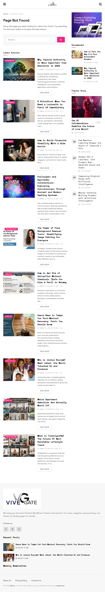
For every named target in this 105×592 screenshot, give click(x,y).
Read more (46, 93)
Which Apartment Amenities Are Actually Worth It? (52, 402)
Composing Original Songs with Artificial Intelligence (89, 180)
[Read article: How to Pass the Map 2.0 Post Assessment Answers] (77, 54)
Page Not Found (16, 14)
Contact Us (36, 580)
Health (8, 178)
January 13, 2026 (52, 286)
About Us (7, 580)
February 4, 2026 (53, 409)
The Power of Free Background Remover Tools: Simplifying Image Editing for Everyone (49, 234)
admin (42, 69)
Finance (9, 141)
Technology (11, 229)
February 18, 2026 (53, 69)
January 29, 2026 (53, 150)
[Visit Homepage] (52, 4)
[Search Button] (100, 4)
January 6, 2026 (52, 448)
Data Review (11, 437)
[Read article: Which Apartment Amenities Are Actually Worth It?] (19, 409)
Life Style (10, 361)
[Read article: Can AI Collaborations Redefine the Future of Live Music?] (87, 107)
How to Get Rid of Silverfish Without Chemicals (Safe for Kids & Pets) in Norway (52, 277)
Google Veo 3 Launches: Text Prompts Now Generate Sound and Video (89, 162)
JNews (12, 586)
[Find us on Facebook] (5, 529)
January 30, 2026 (53, 111)
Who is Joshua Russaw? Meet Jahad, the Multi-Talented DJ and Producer (52, 364)
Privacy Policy (21, 580)
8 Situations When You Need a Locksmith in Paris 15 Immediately (51, 104)
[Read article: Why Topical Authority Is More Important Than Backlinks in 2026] (19, 69)
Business (9, 61)
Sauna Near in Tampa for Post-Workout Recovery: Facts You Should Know (50, 320)
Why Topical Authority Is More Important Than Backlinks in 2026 (52, 62)
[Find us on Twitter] (12, 529)
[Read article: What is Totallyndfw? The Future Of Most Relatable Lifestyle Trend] (19, 445)
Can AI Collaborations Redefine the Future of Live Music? (83, 125)
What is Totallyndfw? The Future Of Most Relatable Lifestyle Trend (50, 440)
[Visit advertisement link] (87, 24)
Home (5, 14)
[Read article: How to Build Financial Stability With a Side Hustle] (19, 150)
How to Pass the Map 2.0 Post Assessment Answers (92, 55)
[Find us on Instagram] (19, 529)
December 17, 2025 (91, 62)
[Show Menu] (4, 4)
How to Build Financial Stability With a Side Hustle (52, 143)
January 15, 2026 (52, 199)
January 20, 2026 (53, 244)
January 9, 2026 (52, 373)
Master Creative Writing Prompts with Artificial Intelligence (87, 196)
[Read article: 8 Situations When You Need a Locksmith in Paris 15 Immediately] (19, 111)
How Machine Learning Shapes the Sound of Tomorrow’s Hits (89, 144)
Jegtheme (60, 586)
